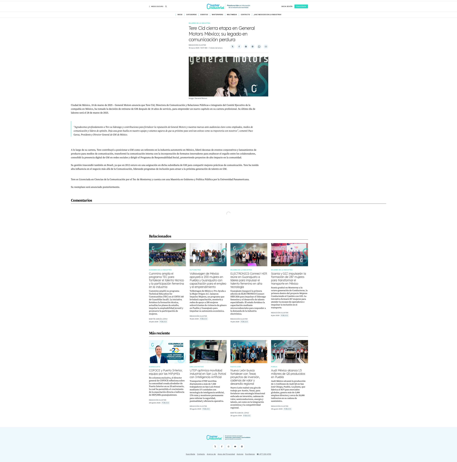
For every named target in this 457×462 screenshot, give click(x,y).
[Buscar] (166, 6)
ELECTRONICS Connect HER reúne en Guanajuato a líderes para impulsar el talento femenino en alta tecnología (248, 280)
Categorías (191, 14)
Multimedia (232, 14)
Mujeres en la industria (199, 23)
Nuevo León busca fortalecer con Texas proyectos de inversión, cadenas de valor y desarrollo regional (245, 377)
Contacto (245, 14)
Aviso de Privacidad (226, 454)
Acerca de (211, 454)
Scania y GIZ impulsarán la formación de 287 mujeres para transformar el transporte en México (288, 278)
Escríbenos (250, 454)
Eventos (204, 14)
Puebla (274, 367)
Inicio (180, 14)
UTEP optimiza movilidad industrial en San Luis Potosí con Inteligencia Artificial (208, 374)
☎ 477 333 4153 (264, 454)
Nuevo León (235, 367)
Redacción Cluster (197, 45)
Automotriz (195, 270)
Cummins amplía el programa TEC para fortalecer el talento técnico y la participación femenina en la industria (166, 280)
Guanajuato (154, 367)
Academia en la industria (160, 270)
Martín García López (158, 319)
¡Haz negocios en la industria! (267, 14)
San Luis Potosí (197, 367)
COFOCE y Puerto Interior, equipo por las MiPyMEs (165, 372)
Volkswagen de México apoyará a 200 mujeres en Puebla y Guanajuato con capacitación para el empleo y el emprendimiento (208, 280)
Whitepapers (217, 14)
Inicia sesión (287, 6)
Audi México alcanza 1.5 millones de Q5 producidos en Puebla (288, 374)
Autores (240, 454)
